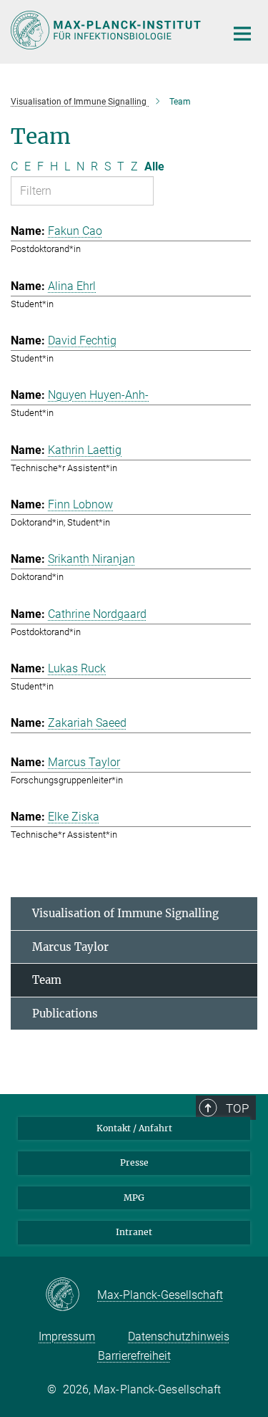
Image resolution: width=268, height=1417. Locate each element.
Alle (154, 166)
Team (46, 980)
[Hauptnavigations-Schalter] (242, 33)
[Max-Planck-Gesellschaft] (71, 1295)
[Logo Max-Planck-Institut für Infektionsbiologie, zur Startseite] (107, 30)
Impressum (67, 1336)
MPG (134, 1197)
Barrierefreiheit (134, 1356)
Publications (65, 1013)
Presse (134, 1162)
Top (237, 1108)
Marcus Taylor (70, 947)
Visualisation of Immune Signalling (125, 913)
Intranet (134, 1232)
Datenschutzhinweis (178, 1336)
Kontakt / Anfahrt (134, 1128)
